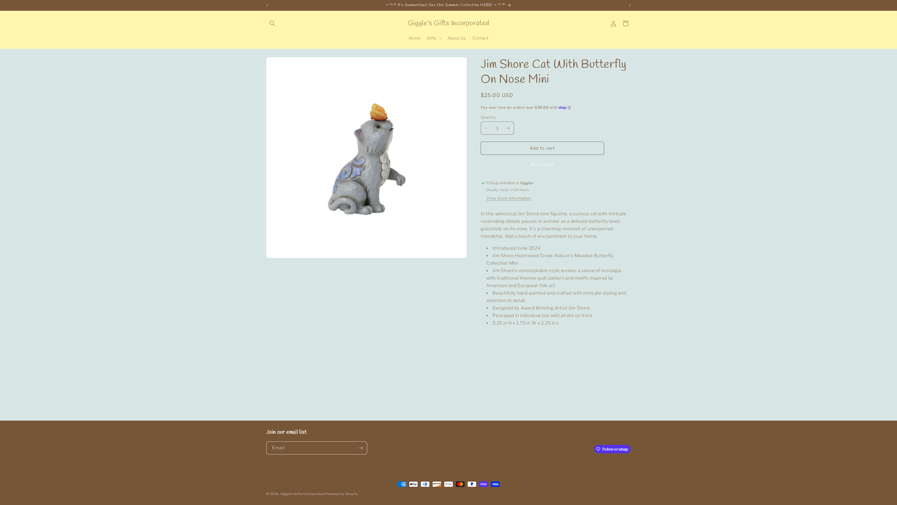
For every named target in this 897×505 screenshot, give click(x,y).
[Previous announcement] (267, 5)
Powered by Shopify (341, 494)
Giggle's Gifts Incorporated (303, 494)
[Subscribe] (361, 447)
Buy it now (542, 164)
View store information (509, 198)
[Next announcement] (630, 5)
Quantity (488, 117)
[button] (272, 23)
